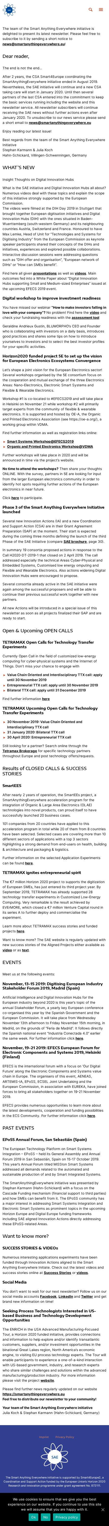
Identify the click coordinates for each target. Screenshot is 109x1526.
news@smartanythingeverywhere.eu (34, 44)
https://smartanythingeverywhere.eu (34, 1394)
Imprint (44, 1437)
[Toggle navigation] (100, 10)
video (94, 312)
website (47, 1380)
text (25, 950)
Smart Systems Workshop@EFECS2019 (40, 441)
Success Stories (57, 1273)
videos (80, 273)
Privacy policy (67, 1517)
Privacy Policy (65, 1437)
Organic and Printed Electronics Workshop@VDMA (50, 446)
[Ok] (102, 1509)
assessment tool (85, 318)
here (15, 498)
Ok (33, 1517)
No (45, 1517)
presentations (45, 273)
